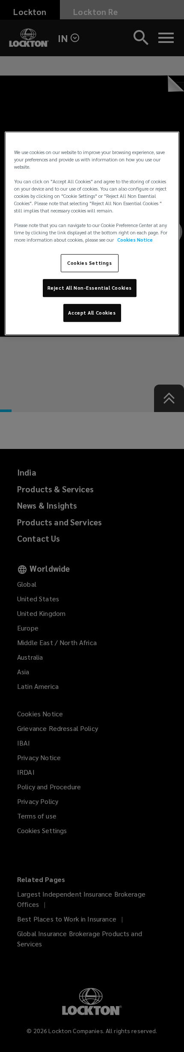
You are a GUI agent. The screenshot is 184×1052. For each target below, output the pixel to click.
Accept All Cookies (92, 312)
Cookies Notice (135, 240)
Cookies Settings (89, 263)
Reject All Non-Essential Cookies (89, 288)
